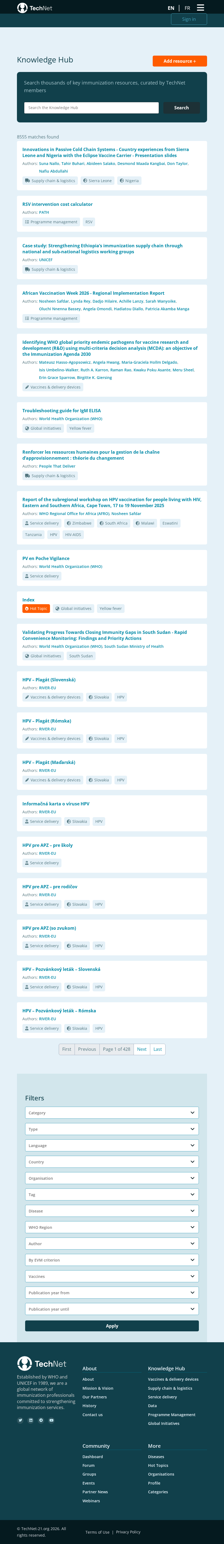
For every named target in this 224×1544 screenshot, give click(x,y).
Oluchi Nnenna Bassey (60, 308)
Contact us (92, 1414)
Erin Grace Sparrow (57, 377)
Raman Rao (120, 369)
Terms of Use (98, 1532)
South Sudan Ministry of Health (134, 646)
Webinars (91, 1500)
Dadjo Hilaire (105, 301)
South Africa (116, 523)
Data (152, 1405)
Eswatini (170, 523)
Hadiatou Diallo (128, 308)
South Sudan (81, 655)
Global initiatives (46, 428)
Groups (89, 1474)
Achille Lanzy (131, 301)
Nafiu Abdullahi (53, 171)
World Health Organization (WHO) (70, 418)
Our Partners (94, 1396)
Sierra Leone (100, 180)
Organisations (161, 1474)
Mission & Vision (97, 1388)
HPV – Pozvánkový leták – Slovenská (61, 969)
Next (142, 1049)
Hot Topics (158, 1465)
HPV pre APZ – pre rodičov (49, 887)
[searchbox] (92, 107)
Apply (112, 1326)
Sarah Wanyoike (161, 301)
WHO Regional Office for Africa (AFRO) (74, 513)
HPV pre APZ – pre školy (47, 845)
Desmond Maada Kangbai (141, 163)
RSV (89, 221)
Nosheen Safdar (54, 301)
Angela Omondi (97, 308)
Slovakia (101, 697)
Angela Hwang (106, 362)
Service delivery (44, 523)
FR (188, 8)
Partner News (95, 1491)
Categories (158, 1491)
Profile (154, 1483)
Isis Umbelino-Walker (58, 369)
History (89, 1405)
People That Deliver (57, 466)
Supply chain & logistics (53, 180)
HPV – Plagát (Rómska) (46, 721)
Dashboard (92, 1456)
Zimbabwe (82, 523)
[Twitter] (20, 1420)
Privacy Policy (128, 1532)
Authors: (30, 163)
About (88, 1379)
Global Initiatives (163, 1423)
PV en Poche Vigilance (45, 558)
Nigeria (132, 180)
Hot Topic (38, 608)
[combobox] (91, 108)
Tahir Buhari (72, 163)
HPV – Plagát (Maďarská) (48, 762)
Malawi (147, 523)
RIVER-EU (47, 687)
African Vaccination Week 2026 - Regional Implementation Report (93, 293)
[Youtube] (51, 1420)
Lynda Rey (80, 301)
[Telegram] (41, 1420)
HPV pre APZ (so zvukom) (49, 928)
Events (88, 1483)
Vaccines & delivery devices (56, 387)
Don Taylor (177, 163)
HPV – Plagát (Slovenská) (48, 680)
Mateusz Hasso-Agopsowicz (65, 362)
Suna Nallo (49, 163)
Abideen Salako (101, 163)
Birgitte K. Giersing (94, 377)
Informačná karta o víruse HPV (55, 804)
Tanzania (33, 534)
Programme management (54, 221)
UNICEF (45, 259)
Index (28, 600)
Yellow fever (80, 428)
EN (172, 8)
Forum (88, 1465)
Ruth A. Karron (94, 369)
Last (158, 1049)
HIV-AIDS (73, 534)
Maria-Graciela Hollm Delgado (149, 362)
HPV (53, 534)
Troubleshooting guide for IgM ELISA (61, 411)
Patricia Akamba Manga (167, 308)
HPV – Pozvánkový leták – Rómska (59, 1011)
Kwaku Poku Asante (152, 369)
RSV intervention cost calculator (57, 204)
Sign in (189, 19)
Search (181, 108)
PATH (44, 212)
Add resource (178, 61)
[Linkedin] (30, 1420)
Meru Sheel (183, 369)
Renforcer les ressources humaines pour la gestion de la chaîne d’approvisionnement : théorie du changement (91, 455)
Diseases (156, 1456)
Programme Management (172, 1414)
